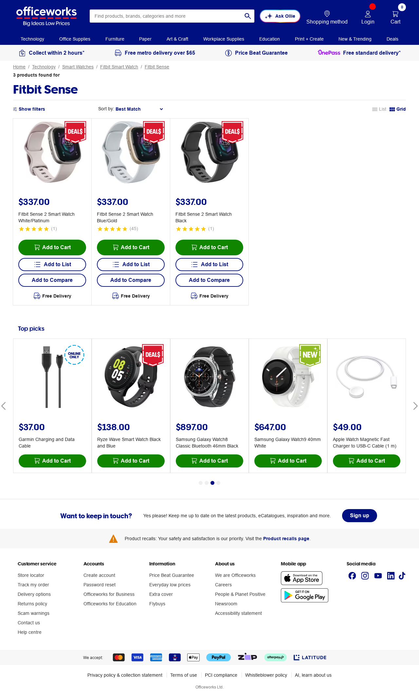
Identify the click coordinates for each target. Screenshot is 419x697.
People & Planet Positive (240, 594)
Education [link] (269, 39)
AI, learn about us (313, 675)
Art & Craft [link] (177, 39)
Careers (223, 584)
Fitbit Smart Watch (119, 66)
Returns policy (32, 603)
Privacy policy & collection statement (124, 675)
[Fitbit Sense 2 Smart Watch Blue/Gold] (131, 153)
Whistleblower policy (266, 675)
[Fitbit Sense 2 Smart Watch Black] (209, 153)
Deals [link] (392, 39)
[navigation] (32, 38)
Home (19, 66)
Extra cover (161, 594)
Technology (44, 66)
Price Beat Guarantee (171, 575)
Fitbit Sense (157, 66)
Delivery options (34, 594)
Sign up (359, 515)
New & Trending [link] (355, 39)
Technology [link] (32, 39)
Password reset (99, 584)
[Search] (248, 16)
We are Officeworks (235, 575)
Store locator (31, 575)
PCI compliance (221, 675)
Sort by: (106, 108)
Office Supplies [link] (74, 39)
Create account (99, 575)
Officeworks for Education (110, 603)
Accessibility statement (238, 613)
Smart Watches (78, 66)
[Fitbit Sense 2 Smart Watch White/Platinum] (52, 153)
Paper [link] (145, 39)
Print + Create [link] (309, 39)
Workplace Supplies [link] (223, 39)
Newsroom (226, 603)
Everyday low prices (170, 584)
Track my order (33, 584)
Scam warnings (33, 613)
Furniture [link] (114, 39)
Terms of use (183, 675)
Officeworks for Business (109, 594)
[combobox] (172, 16)
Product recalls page (286, 538)
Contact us (29, 622)
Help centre (30, 632)
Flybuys (157, 603)
